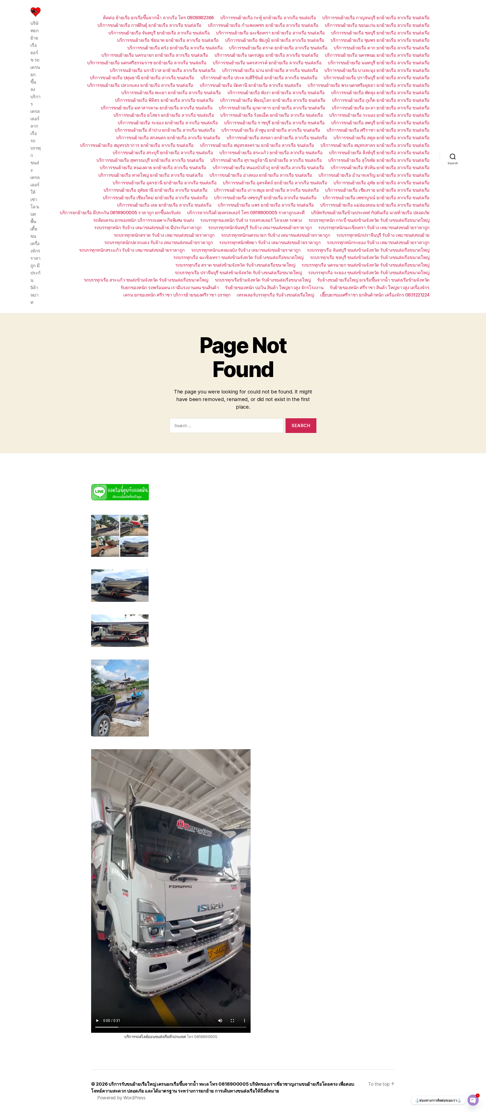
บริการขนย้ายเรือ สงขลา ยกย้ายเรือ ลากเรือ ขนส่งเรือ (277, 137)
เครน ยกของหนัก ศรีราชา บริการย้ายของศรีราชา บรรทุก (176, 294)
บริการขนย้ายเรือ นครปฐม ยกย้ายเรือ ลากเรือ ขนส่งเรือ (266, 55)
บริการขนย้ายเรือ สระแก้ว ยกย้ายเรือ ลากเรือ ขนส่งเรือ (270, 152)
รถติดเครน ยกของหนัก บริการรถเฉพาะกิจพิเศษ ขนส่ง (143, 220)
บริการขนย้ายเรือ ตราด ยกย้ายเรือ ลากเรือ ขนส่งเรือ (278, 47)
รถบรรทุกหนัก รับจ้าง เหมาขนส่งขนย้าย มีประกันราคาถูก (148, 227)
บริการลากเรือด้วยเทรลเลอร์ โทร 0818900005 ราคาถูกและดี (246, 212)
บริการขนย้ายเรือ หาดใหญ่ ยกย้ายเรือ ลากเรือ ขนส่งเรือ (150, 175)
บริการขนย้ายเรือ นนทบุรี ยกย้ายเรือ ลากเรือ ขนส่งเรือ (379, 62)
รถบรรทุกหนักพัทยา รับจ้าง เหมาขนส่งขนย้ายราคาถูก (269, 242)
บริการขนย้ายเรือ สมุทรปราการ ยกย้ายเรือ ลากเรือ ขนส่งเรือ (137, 145)
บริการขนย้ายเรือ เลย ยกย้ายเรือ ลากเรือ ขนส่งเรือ (164, 205)
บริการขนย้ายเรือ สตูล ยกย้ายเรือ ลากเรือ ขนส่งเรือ (381, 137)
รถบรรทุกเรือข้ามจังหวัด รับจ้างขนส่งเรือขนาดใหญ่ (263, 280)
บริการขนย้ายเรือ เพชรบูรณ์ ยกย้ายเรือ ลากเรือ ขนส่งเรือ (376, 197)
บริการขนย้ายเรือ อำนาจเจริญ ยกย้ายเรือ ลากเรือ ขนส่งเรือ (374, 175)
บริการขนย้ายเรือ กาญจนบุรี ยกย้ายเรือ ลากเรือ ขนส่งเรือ (376, 17)
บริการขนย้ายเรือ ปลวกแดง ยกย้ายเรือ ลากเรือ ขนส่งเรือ (140, 85)
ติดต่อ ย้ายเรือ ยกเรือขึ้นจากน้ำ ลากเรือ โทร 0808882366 (158, 17)
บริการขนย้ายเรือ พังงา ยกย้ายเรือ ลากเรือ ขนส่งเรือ (276, 92)
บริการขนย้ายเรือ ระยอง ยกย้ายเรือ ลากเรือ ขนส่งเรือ (168, 122)
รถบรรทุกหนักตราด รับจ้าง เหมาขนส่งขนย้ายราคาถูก (164, 235)
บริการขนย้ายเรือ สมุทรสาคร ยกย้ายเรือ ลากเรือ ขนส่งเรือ (375, 145)
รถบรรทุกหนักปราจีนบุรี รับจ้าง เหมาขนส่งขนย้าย (383, 235)
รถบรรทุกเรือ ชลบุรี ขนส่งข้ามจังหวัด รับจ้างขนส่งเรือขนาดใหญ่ (370, 257)
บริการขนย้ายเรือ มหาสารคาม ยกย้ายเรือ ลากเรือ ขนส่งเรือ (157, 107)
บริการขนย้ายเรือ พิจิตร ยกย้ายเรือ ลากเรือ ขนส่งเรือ (164, 100)
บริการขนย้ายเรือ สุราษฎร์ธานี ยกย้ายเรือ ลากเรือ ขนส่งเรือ (266, 160)
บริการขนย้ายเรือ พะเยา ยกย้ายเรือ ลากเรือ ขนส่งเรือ (171, 92)
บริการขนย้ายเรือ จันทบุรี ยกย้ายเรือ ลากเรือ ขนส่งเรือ (159, 32)
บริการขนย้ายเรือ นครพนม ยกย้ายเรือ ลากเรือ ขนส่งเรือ (377, 55)
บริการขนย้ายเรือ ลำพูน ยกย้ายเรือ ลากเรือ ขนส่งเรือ (270, 130)
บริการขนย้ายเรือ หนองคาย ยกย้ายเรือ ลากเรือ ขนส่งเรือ (153, 167)
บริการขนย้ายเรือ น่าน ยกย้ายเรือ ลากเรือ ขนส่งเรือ (270, 70)
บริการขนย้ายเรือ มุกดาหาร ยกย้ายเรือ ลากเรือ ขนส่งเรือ (272, 107)
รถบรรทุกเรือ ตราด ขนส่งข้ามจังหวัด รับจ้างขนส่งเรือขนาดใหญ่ (235, 265)
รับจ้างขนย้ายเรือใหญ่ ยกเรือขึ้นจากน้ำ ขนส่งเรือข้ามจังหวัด (373, 280)
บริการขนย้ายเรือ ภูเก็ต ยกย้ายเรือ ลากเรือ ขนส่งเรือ (381, 100)
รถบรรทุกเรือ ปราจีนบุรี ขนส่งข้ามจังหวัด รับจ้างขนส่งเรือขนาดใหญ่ (238, 272)
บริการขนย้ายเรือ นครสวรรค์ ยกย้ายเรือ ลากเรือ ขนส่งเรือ (267, 62)
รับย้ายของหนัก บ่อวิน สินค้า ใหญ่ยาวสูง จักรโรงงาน (274, 287)
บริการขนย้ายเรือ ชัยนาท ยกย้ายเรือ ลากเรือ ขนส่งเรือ (168, 40)
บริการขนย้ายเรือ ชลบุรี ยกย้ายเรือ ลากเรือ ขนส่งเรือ (380, 32)
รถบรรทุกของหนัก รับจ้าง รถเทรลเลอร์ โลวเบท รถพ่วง (251, 220)
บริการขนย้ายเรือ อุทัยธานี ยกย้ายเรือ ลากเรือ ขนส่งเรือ (156, 190)
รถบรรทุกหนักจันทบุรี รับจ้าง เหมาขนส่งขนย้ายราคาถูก (260, 227)
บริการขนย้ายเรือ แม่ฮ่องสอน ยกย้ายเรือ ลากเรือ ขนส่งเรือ (375, 205)
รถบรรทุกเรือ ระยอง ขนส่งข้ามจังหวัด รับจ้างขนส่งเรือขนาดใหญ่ (369, 272)
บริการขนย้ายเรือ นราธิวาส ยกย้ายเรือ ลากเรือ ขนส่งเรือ (163, 70)
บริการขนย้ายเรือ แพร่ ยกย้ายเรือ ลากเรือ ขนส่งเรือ (266, 205)
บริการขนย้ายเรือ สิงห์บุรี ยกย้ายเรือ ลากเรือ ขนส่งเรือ (379, 152)
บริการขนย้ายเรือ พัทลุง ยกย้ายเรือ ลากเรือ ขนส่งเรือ (380, 92)
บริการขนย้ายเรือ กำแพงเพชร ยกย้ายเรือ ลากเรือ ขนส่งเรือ (263, 25)
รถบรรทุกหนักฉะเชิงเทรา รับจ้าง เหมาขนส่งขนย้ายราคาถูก (374, 227)
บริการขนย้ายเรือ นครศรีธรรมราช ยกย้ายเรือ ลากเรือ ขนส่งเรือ (146, 62)
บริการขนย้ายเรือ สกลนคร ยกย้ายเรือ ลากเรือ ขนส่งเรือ (168, 137)
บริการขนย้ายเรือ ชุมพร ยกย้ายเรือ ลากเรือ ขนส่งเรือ (380, 40)
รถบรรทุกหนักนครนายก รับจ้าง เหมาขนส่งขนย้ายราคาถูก (275, 235)
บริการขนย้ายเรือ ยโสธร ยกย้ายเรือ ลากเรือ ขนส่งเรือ (163, 115)
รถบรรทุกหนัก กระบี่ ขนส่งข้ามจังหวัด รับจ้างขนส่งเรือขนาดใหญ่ (369, 220)
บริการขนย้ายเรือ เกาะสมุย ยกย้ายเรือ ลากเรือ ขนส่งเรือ (266, 190)
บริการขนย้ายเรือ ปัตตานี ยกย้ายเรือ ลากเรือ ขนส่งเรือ (250, 85)
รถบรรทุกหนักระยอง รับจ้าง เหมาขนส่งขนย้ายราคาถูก (378, 242)
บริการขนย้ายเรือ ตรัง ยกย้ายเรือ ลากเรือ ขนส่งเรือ (175, 47)
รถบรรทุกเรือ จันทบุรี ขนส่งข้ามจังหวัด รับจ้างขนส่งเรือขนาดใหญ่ (368, 250)
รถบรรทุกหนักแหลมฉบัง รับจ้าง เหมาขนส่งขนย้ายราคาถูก (246, 250)
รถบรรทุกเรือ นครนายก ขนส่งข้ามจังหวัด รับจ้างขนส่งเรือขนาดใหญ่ (365, 265)
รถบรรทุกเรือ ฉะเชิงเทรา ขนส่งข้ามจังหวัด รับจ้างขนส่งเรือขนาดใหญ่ (238, 257)
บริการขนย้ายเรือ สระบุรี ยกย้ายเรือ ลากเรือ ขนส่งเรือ (163, 152)
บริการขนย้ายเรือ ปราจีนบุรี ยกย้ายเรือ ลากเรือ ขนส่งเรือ (376, 77)
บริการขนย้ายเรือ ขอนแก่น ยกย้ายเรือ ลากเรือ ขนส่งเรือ (377, 25)
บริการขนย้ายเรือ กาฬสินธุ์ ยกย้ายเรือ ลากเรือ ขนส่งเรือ (149, 25)
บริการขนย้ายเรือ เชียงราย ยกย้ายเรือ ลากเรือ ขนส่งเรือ (377, 190)
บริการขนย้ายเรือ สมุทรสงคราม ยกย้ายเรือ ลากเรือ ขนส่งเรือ (257, 145)
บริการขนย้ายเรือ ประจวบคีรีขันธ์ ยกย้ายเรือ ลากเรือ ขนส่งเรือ (258, 77)
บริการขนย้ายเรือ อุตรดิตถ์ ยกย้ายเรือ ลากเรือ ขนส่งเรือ (275, 182)
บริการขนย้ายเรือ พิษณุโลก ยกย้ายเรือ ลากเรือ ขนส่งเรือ (273, 100)
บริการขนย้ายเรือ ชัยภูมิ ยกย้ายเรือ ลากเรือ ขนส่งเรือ (274, 40)
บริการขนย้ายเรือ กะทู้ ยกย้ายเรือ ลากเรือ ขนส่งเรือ (268, 17)
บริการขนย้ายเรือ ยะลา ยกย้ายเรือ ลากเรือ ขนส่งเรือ (381, 107)
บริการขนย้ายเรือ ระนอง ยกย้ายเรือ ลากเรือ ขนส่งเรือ (379, 115)
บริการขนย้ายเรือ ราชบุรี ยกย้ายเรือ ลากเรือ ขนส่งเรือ (274, 122)
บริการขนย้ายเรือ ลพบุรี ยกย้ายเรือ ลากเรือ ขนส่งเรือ (380, 122)
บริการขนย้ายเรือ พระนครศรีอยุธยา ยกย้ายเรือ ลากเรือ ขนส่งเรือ (369, 85)
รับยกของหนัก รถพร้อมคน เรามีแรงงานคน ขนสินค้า (169, 287)
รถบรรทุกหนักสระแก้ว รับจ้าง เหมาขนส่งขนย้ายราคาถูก (132, 250)
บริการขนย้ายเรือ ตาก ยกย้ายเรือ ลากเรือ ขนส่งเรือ (382, 47)
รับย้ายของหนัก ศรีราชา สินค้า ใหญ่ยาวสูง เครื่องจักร (380, 287)
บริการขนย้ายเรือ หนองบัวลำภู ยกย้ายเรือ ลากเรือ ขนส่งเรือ (268, 167)
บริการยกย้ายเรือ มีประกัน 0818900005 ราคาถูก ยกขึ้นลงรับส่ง (120, 212)
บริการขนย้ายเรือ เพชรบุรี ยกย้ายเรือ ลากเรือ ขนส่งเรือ (265, 197)
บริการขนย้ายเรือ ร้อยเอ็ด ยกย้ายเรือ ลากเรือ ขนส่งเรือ (271, 115)
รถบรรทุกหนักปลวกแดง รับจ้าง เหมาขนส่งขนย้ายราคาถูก (158, 242)
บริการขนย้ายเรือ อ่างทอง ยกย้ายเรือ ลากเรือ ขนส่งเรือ (260, 175)
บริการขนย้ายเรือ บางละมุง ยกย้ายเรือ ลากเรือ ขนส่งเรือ (377, 70)
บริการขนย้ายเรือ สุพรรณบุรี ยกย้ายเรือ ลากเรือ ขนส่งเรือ (150, 160)
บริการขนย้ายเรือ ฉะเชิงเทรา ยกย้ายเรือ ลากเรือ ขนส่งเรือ (270, 32)
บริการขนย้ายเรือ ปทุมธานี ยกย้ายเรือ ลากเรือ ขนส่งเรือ (142, 77)
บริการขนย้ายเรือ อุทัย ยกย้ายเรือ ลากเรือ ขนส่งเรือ (381, 182)
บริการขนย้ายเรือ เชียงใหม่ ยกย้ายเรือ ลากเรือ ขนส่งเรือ (155, 197)
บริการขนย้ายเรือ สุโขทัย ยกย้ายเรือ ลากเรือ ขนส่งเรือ (379, 160)
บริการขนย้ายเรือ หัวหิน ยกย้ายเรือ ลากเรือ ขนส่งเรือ (380, 167)
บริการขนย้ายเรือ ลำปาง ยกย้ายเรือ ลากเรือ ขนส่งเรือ (165, 130)
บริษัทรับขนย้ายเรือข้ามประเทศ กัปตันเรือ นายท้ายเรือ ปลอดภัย (370, 212)
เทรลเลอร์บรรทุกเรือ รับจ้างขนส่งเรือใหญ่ (275, 294)
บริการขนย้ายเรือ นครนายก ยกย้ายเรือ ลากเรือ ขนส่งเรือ (154, 55)
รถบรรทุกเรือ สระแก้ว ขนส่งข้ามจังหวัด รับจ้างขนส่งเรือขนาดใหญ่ (146, 280)
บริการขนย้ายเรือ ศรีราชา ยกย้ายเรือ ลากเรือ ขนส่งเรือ (378, 130)
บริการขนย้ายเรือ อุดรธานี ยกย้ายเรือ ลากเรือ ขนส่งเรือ (164, 182)
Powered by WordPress (121, 1097)
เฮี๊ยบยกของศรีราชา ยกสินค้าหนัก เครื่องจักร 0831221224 (375, 294)
